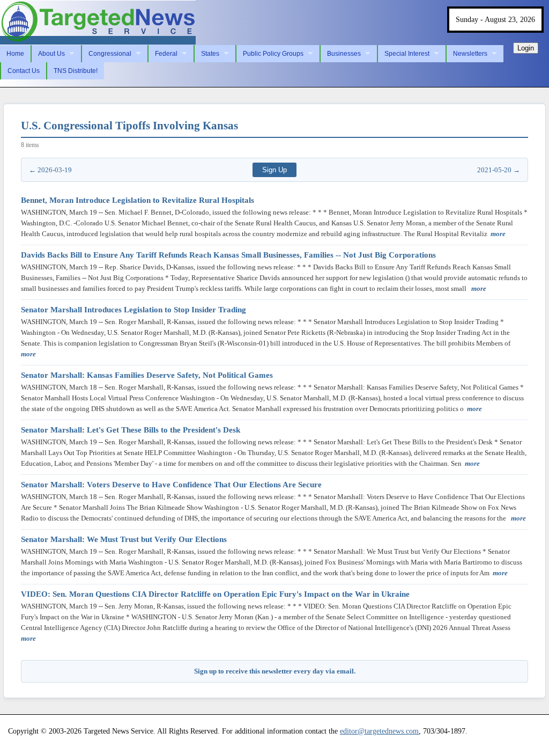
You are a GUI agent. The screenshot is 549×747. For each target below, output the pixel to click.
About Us (51, 53)
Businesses (344, 53)
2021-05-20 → (498, 170)
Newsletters (470, 53)
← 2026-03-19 (50, 170)
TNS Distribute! (76, 71)
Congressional (109, 53)
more (498, 234)
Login (525, 48)
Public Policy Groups (273, 53)
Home (15, 53)
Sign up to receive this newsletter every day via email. (274, 671)
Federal (166, 53)
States (210, 53)
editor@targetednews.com (379, 731)
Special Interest (406, 53)
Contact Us (24, 71)
